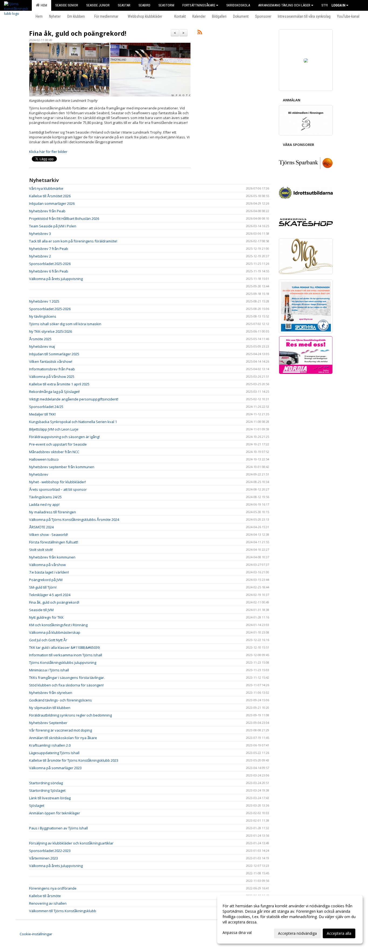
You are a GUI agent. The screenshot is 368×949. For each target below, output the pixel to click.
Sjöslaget (36, 805)
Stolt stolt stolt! (41, 549)
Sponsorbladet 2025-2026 (50, 263)
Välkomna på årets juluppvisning (56, 278)
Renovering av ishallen (48, 903)
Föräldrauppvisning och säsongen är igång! (64, 436)
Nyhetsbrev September (48, 722)
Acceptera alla (339, 933)
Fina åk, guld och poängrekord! (77, 33)
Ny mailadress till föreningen (52, 512)
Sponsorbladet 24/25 (46, 406)
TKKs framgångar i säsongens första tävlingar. (67, 677)
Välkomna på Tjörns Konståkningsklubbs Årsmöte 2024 (74, 519)
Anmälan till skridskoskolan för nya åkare (63, 737)
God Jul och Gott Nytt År (48, 640)
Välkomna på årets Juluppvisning (56, 865)
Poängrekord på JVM (46, 579)
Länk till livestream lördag (50, 798)
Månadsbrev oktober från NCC (54, 451)
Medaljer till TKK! (42, 414)
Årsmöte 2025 (40, 338)
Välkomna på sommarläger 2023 (55, 767)
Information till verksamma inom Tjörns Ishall (65, 655)
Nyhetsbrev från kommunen (52, 557)
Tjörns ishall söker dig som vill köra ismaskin (65, 323)
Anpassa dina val (237, 932)
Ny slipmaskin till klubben (49, 707)
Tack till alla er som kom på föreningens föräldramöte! (73, 241)
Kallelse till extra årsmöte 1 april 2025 (59, 384)
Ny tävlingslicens (42, 316)
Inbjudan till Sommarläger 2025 (54, 354)
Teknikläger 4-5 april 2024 (49, 594)
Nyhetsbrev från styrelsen (50, 692)
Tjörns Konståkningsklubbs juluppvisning (62, 662)
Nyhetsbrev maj (42, 346)
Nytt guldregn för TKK (46, 617)
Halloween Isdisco (44, 459)
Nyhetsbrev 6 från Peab (48, 271)
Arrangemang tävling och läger (284, 5)
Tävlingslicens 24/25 (45, 497)
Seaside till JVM (41, 609)
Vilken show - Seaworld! (48, 534)
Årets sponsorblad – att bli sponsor (58, 489)
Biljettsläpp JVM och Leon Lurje (53, 429)
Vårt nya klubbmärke (46, 188)
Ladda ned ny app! (44, 504)
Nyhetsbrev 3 (40, 233)
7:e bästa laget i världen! (49, 572)
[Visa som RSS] (199, 33)
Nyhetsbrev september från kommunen (61, 466)
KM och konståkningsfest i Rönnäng (58, 624)
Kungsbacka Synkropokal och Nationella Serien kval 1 (73, 421)
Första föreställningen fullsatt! (53, 542)
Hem (43, 5)
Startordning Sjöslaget (47, 790)
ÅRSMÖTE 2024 (41, 527)
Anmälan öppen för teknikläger (54, 813)
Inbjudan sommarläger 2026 (52, 203)
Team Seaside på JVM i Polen (52, 226)
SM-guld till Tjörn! (43, 587)
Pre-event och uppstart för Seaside (58, 444)
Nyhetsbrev (38, 474)
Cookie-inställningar (36, 934)
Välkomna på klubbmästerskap (54, 632)
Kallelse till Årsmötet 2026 (50, 196)
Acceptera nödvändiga (297, 933)
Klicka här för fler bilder (48, 151)
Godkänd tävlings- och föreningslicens (60, 700)
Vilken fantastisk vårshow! (50, 361)
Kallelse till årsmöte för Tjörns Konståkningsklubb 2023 (73, 760)
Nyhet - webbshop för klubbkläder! (57, 481)
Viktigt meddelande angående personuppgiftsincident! (73, 399)
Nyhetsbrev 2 (40, 256)
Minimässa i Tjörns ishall (49, 670)
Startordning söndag (46, 782)
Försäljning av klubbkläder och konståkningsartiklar (71, 843)
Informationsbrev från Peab (52, 369)
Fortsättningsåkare (198, 5)
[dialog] (290, 919)
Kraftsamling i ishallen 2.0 (50, 745)
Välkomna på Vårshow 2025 (51, 376)
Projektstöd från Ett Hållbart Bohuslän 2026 (64, 218)
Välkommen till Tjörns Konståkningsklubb (62, 910)
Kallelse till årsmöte (45, 895)
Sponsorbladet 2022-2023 (50, 850)
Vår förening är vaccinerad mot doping (60, 730)
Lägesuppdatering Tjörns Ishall (54, 752)
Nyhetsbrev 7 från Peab (48, 248)
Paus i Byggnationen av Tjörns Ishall (58, 828)
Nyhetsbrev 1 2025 (44, 301)
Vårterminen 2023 (43, 858)
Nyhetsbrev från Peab (47, 211)
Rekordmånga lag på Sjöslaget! (54, 391)
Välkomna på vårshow (47, 564)
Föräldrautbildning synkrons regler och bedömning (70, 715)
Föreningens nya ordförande (53, 888)
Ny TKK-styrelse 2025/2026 (50, 331)
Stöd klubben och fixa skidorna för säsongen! (66, 685)
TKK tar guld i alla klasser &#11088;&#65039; (64, 647)
